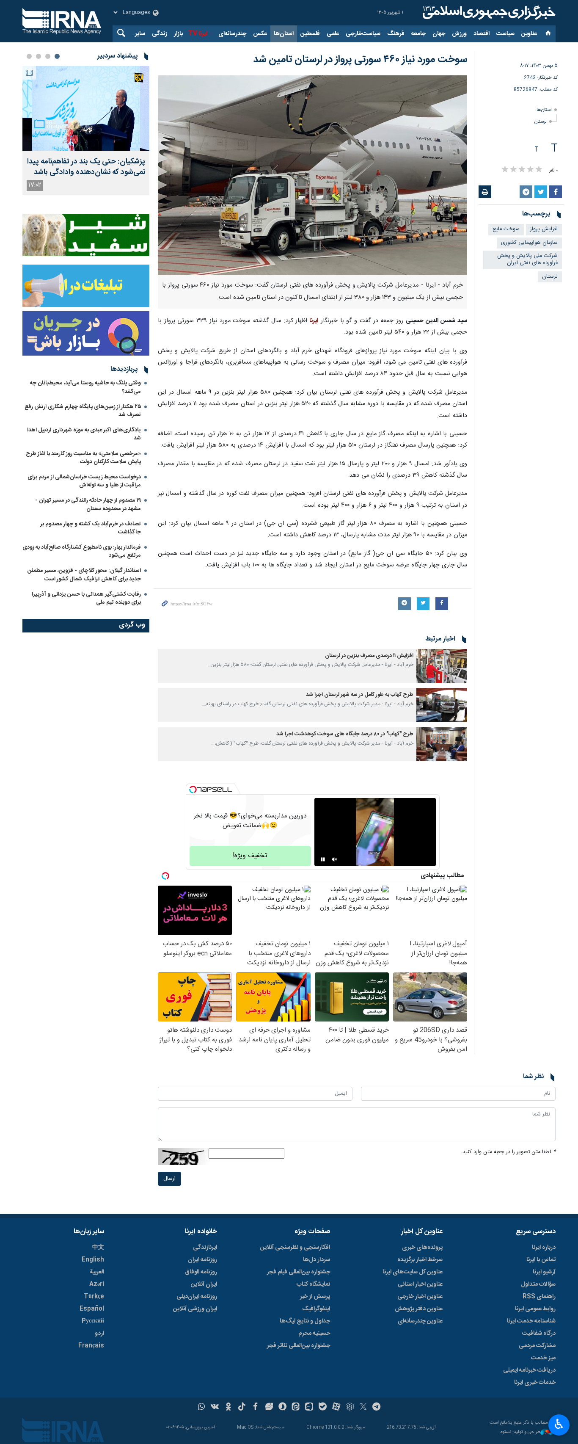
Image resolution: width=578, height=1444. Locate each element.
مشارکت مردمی (537, 1346)
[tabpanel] (85, 130)
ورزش (459, 34)
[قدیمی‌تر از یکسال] (441, 666)
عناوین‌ (529, 34)
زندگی (159, 34)
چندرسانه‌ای (232, 34)
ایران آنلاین (204, 1284)
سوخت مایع (506, 229)
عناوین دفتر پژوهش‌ (419, 1309)
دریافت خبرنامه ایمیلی (529, 1370)
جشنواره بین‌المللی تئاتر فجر (298, 1346)
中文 (98, 1247)
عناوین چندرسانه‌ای (420, 1321)
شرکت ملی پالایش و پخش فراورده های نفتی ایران (527, 259)
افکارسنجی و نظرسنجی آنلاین (295, 1247)
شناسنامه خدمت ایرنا (531, 1321)
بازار (178, 34)
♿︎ (559, 1424)
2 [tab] (47, 56)
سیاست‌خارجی (363, 34)
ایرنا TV (197, 34)
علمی (333, 34)
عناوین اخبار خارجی (420, 1297)
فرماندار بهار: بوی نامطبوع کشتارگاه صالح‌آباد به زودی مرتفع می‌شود (81, 551)
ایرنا (488, 12)
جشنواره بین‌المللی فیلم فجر (298, 1272)
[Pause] (323, 859)
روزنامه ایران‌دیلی (196, 1297)
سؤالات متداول (538, 1284)
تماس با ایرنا (541, 1260)
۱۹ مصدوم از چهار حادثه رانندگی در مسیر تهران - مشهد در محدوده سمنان (88, 504)
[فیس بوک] (255, 1407)
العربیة (97, 1272)
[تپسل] (193, 789)
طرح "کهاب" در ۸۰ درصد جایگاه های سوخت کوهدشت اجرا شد (344, 734)
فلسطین (310, 34)
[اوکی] (228, 1407)
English (93, 1260)
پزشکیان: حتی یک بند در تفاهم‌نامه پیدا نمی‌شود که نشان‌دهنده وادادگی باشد (86, 167)
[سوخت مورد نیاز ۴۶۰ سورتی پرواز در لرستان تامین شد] (312, 175)
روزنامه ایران (202, 1260)
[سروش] (282, 1407)
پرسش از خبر (315, 1297)
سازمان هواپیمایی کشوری (529, 242)
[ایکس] (363, 1407)
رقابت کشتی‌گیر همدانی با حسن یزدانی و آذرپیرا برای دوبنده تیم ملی (86, 598)
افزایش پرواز (544, 229)
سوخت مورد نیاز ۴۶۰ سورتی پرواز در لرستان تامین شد (360, 59)
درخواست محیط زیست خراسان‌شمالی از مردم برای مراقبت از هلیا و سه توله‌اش (84, 481)
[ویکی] (214, 1407)
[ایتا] (296, 1407)
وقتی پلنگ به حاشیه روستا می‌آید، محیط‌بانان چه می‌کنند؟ (85, 387)
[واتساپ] (201, 1407)
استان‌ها (284, 34)
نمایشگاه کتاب (313, 1284)
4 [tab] (29, 56)
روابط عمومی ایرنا (535, 1309)
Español (92, 1309)
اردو (99, 1333)
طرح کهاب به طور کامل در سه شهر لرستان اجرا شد (359, 694)
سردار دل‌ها (316, 1260)
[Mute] (335, 859)
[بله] (322, 1407)
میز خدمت (543, 1358)
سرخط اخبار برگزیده (420, 1260)
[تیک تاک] (242, 1407)
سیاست (505, 34)
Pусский (93, 1321)
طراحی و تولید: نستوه (520, 1432)
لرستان (540, 122)
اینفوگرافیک (316, 1309)
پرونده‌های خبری (422, 1247)
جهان (438, 34)
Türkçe (94, 1297)
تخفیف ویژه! (250, 855)
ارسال (169, 1178)
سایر (140, 34)
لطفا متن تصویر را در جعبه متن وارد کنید (509, 1152)
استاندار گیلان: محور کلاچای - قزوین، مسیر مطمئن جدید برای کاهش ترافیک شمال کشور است (84, 574)
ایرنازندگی (205, 1247)
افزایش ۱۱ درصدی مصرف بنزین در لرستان (369, 656)
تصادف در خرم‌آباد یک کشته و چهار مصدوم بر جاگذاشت (90, 528)
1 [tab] (57, 56)
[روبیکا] (349, 1407)
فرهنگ (396, 34)
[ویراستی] (269, 1407)
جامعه (418, 34)
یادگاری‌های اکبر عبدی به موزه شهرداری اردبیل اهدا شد (84, 434)
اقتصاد (481, 34)
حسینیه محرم (314, 1333)
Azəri (96, 1284)
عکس (260, 34)
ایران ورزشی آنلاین (195, 1309)
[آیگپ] (309, 1407)
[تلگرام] (377, 1407)
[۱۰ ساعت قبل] (85, 108)
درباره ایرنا (544, 1247)
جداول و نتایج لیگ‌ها (305, 1321)
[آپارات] (336, 1407)
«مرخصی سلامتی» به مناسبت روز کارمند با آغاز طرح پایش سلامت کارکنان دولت (83, 458)
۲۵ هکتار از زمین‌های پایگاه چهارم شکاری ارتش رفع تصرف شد (83, 411)
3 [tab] (38, 56)
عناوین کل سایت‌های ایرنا (413, 1272)
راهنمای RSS (539, 1297)
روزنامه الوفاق (201, 1272)
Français (91, 1346)
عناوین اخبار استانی (420, 1284)
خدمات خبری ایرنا (535, 1383)
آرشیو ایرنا (544, 1272)
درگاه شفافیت (539, 1333)
